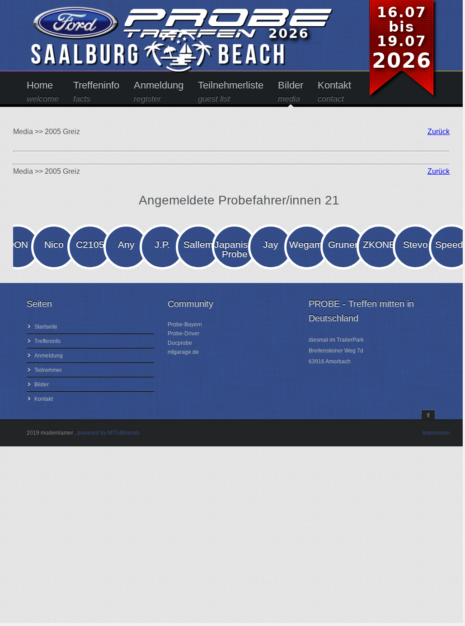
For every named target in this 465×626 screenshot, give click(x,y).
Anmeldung (158, 91)
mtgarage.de (183, 352)
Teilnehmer (48, 370)
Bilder (290, 91)
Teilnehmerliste (230, 91)
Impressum (436, 433)
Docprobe (180, 343)
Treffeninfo (96, 91)
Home (43, 91)
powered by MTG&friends (108, 433)
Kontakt (334, 91)
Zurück (438, 131)
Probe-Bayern (185, 324)
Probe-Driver (183, 333)
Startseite (45, 327)
